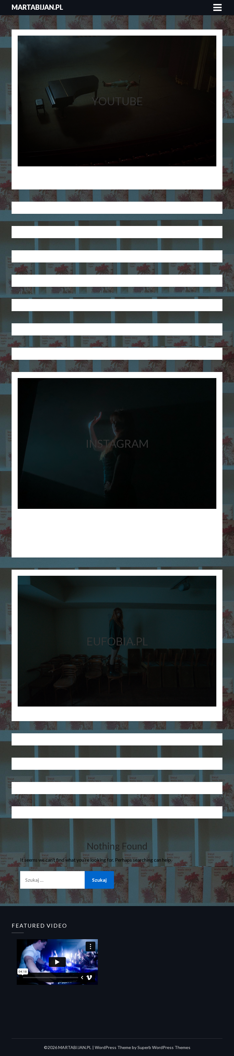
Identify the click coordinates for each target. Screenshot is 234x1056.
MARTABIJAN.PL (37, 7)
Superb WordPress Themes (163, 1047)
